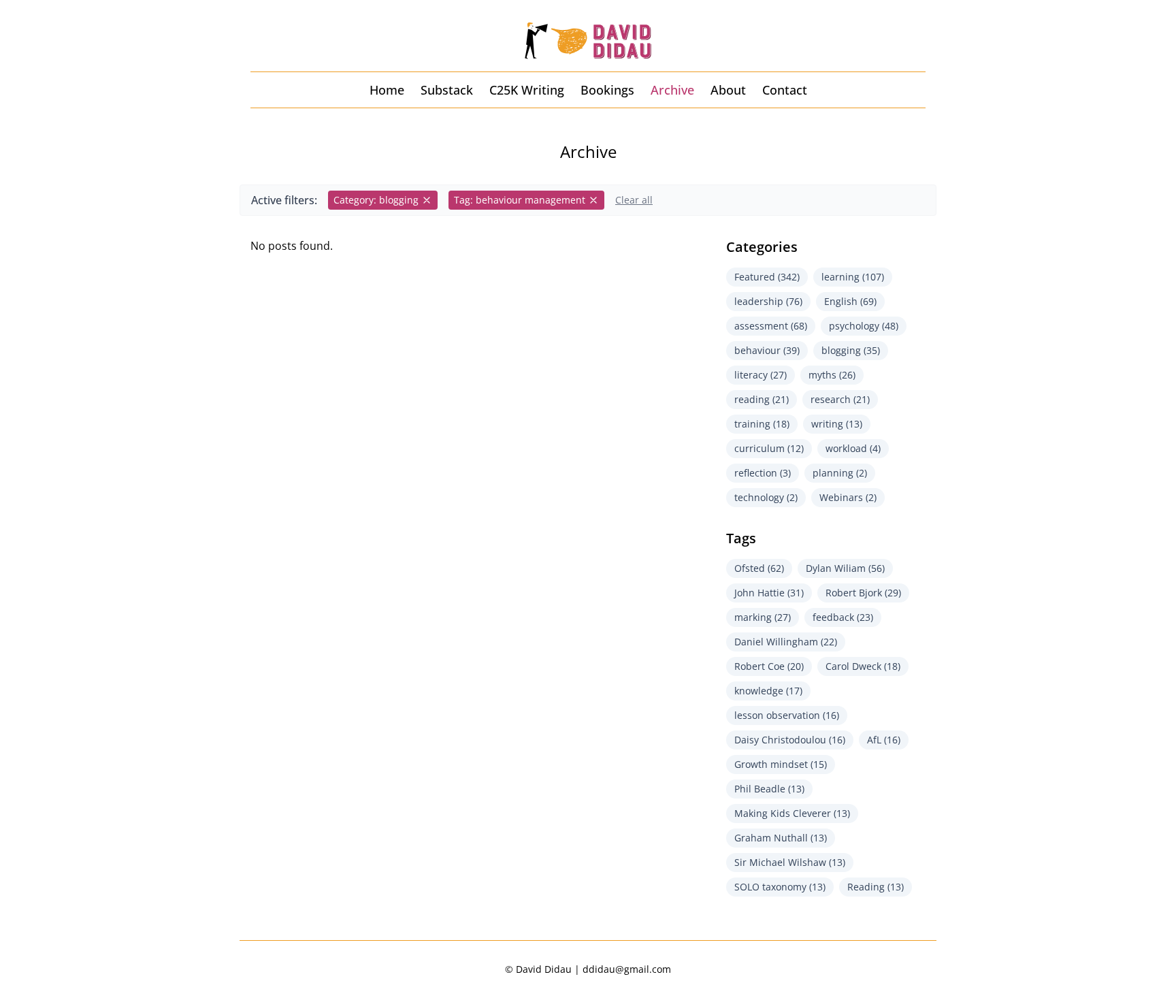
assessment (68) (770, 325)
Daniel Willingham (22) (785, 641)
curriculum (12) (769, 448)
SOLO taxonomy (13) (780, 886)
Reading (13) (875, 886)
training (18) (761, 423)
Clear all (634, 199)
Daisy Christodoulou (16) (789, 739)
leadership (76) (768, 301)
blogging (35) (850, 350)
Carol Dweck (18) (863, 666)
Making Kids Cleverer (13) (792, 813)
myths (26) (831, 374)
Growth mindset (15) (780, 764)
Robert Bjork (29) (863, 592)
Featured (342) (767, 276)
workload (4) (853, 448)
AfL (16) (883, 739)
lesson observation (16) (786, 715)
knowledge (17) (768, 690)
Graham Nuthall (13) (780, 837)
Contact (784, 90)
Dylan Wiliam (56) (845, 568)
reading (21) (761, 399)
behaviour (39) (767, 350)
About (728, 90)
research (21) (840, 399)
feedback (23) (843, 617)
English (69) (850, 301)
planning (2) (840, 472)
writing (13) (836, 423)
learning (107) (852, 276)
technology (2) (766, 497)
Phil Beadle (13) (769, 788)
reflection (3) (762, 472)
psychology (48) (863, 325)
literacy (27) (760, 374)
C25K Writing (526, 90)
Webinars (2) (848, 497)
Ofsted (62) (759, 568)
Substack (447, 90)
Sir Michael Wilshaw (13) (789, 862)
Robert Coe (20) (769, 666)
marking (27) (762, 617)
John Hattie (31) (769, 592)
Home (387, 90)
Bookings (607, 90)
